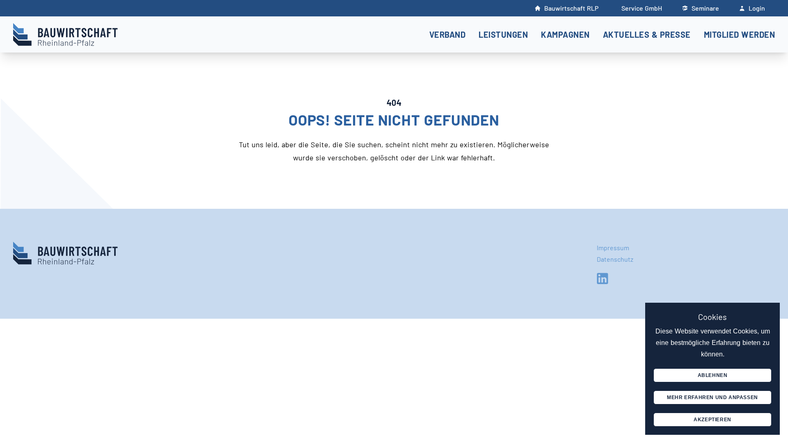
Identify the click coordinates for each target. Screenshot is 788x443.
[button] (447, 35)
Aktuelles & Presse (647, 34)
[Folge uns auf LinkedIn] (602, 278)
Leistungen (503, 34)
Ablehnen (713, 375)
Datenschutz (615, 259)
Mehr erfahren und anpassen (712, 397)
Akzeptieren (712, 419)
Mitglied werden (739, 34)
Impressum (613, 247)
